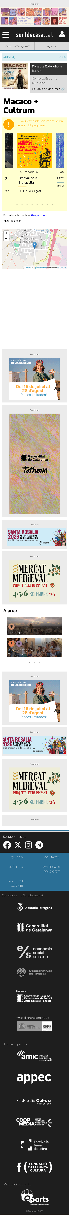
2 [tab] (22, 204)
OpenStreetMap (40, 267)
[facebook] (7, 847)
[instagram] (28, 847)
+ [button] (6, 233)
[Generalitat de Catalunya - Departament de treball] (34, 1002)
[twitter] (18, 847)
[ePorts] (34, 1197)
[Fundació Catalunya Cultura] (34, 1168)
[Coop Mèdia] (34, 1124)
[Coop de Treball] (34, 975)
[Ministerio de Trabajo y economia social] (34, 1028)
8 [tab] (52, 204)
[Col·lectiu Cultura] (34, 1102)
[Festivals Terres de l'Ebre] (34, 1146)
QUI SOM (17, 857)
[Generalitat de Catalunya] (34, 931)
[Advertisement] (34, 308)
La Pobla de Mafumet (46, 89)
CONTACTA (51, 857)
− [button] (6, 238)
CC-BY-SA (61, 267)
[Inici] (34, 34)
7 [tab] (47, 204)
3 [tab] (27, 204)
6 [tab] (42, 204)
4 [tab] (32, 204)
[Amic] (34, 1057)
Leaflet (27, 267)
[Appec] (34, 1079)
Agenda (51, 46)
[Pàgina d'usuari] (62, 36)
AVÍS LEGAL (17, 867)
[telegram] (39, 847)
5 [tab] (37, 204)
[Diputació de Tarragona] (34, 908)
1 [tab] (17, 204)
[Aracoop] (34, 953)
